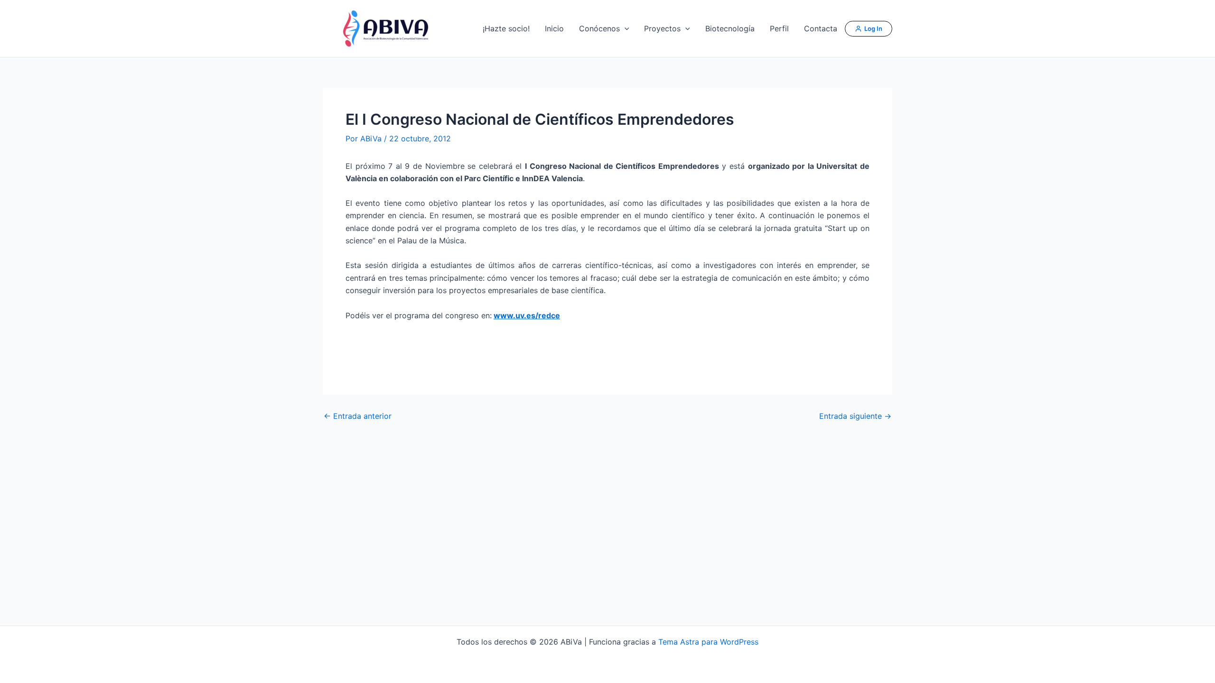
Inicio (554, 28)
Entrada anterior (358, 416)
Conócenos (599, 28)
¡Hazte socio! (506, 28)
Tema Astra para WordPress (708, 641)
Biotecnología (730, 28)
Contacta (820, 28)
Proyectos (662, 28)
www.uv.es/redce (527, 315)
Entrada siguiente (855, 416)
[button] (624, 28)
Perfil (779, 28)
